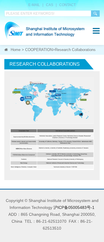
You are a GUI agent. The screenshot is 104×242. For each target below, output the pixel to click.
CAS (49, 5)
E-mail (34, 5)
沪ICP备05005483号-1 (73, 207)
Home (16, 50)
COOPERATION (39, 50)
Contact (67, 5)
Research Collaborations (75, 50)
